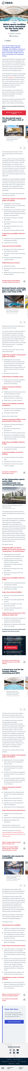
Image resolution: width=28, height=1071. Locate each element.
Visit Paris (9, 1059)
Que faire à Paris (10, 1068)
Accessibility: (9, 1061)
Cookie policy (11, 1063)
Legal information (17, 1059)
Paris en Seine (21, 1068)
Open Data (23, 1061)
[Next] (24, 148)
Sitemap (17, 1063)
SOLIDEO (10, 77)
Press (19, 1061)
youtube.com (19, 638)
